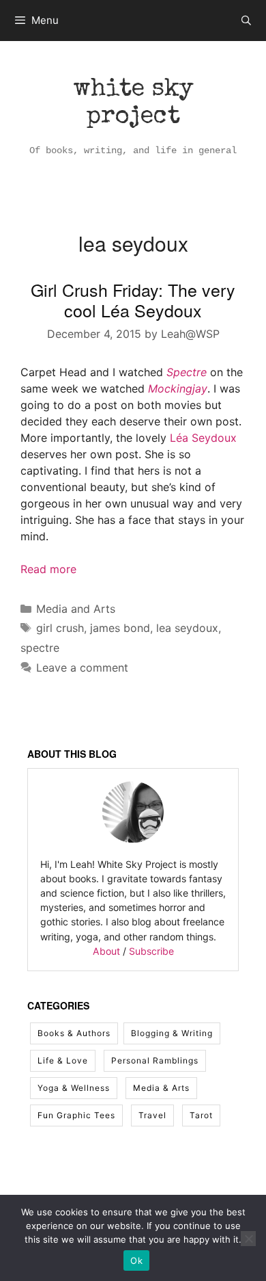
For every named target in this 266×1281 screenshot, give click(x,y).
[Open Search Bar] (246, 20)
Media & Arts (161, 1088)
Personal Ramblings (154, 1060)
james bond (120, 628)
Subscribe (151, 951)
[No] (248, 1238)
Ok (136, 1260)
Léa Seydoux (203, 438)
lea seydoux (187, 628)
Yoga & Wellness (74, 1088)
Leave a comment (82, 667)
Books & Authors (74, 1033)
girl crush (60, 628)
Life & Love (63, 1060)
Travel (152, 1115)
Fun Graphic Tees (76, 1115)
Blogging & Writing (172, 1033)
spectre (39, 648)
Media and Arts (75, 609)
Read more (48, 569)
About (106, 951)
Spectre (186, 372)
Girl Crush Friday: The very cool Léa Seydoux (133, 299)
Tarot (201, 1115)
